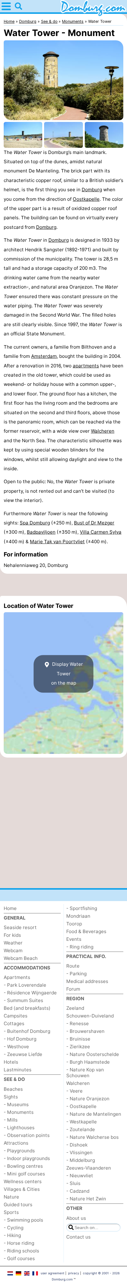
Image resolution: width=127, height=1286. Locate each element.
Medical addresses (87, 981)
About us (76, 1218)
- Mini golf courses (24, 1174)
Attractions (16, 1143)
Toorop (74, 924)
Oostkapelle (86, 199)
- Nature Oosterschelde (92, 1054)
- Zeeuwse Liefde (23, 1054)
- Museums (16, 1104)
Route (73, 966)
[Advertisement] (63, 585)
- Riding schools (21, 1251)
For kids (12, 935)
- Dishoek (77, 1145)
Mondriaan (78, 916)
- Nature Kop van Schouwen (85, 1072)
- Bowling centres (23, 1166)
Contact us (78, 1237)
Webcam (13, 950)
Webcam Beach (21, 958)
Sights (11, 1097)
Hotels (11, 1062)
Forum (73, 989)
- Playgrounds (19, 1151)
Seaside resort (20, 927)
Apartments (17, 977)
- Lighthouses (19, 1127)
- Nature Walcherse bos (92, 1137)
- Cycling (13, 1228)
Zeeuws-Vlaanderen (88, 1168)
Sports (11, 1212)
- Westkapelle (81, 1122)
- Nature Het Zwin (86, 1199)
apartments (86, 366)
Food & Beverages (86, 931)
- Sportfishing (81, 908)
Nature (11, 1197)
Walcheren (102, 431)
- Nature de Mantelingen (93, 1114)
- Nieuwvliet (79, 1176)
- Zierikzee (78, 1046)
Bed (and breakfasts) (27, 1008)
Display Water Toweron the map (67, 673)
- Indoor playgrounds (27, 1158)
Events (73, 939)
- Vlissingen (79, 1152)
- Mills (11, 1120)
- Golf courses (19, 1258)
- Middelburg (80, 1160)
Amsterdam (44, 356)
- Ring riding (79, 947)
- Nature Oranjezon (87, 1099)
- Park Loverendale (25, 985)
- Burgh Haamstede (88, 1062)
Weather (13, 943)
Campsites (15, 1016)
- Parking (76, 974)
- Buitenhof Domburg (27, 1031)
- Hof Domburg (20, 1039)
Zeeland (75, 1008)
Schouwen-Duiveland (90, 1016)
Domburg (92, 189)
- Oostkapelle (81, 1106)
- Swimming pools (23, 1220)
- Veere (74, 1091)
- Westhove (16, 1046)
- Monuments (19, 1112)
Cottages (14, 1023)
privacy (73, 1273)
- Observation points (27, 1135)
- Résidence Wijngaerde (30, 993)
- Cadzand (77, 1191)
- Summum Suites (23, 1000)
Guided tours (18, 1204)
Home (10, 908)
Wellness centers (23, 1181)
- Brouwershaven (85, 1031)
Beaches (13, 1089)
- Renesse (77, 1023)
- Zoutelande (80, 1129)
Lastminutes (17, 1070)
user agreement (52, 1273)
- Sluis (73, 1183)
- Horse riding (19, 1243)
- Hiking (12, 1235)
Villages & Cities (22, 1189)
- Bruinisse (78, 1039)
